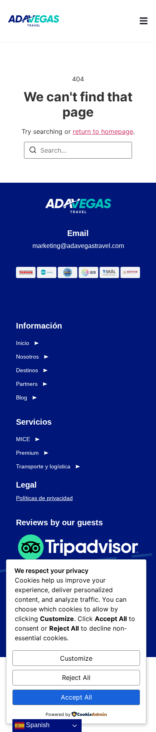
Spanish (37, 725)
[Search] (32, 151)
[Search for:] (78, 150)
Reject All (76, 678)
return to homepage (103, 131)
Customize (76, 658)
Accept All (76, 697)
